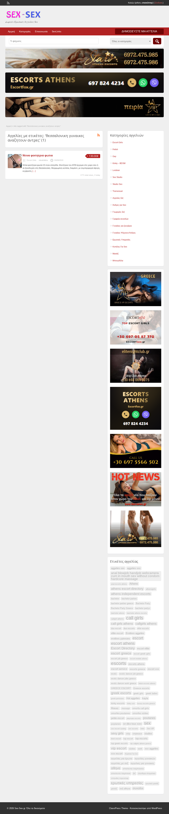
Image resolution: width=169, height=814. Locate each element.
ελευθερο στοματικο (146, 773)
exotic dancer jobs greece (123, 678)
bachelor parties (129, 599)
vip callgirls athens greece (140, 743)
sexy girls (117, 733)
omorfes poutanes (120, 713)
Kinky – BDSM (119, 163)
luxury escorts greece (146, 703)
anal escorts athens (119, 584)
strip (128, 734)
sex (147, 723)
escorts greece (137, 669)
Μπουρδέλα (118, 260)
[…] (34, 171)
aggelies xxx (134, 568)
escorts (118, 663)
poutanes (149, 718)
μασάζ (114, 789)
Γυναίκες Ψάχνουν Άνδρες (124, 233)
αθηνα (115, 768)
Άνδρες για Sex (119, 205)
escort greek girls (142, 654)
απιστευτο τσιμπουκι (121, 773)
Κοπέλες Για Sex (120, 247)
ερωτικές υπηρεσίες (127, 783)
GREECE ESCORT (121, 688)
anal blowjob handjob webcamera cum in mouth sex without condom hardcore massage (135, 576)
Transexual (118, 191)
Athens (133, 583)
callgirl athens (117, 619)
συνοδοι (138, 788)
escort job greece (119, 658)
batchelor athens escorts (137, 613)
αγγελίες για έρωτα (121, 758)
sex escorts (133, 729)
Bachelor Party (143, 603)
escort (138, 638)
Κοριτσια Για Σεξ (131, 754)
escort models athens (138, 659)
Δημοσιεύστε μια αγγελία (139, 31)
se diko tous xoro (132, 723)
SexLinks (56, 31)
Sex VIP (150, 728)
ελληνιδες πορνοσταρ (119, 778)
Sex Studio (117, 177)
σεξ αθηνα (125, 788)
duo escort (116, 628)
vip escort (118, 748)
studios (148, 733)
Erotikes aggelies (135, 633)
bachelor (115, 599)
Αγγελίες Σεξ (118, 198)
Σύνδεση (158, 3)
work (140, 749)
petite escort (117, 718)
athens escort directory (127, 588)
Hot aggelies (133, 698)
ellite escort (117, 633)
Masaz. (115, 708)
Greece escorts (141, 688)
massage (126, 708)
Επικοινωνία (41, 31)
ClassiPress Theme (118, 808)
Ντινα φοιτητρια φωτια (38, 155)
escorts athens (137, 664)
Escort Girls (31, 160)
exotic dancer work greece (123, 683)
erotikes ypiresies (120, 638)
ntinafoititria (43, 160)
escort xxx (153, 669)
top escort (128, 739)
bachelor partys (142, 608)
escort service (119, 668)
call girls (134, 618)
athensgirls (151, 589)
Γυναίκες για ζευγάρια (122, 226)
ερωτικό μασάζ (152, 783)
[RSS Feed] (8, 2)
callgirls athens (146, 623)
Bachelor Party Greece (122, 608)
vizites (132, 748)
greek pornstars (117, 698)
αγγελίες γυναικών (145, 758)
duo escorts (129, 628)
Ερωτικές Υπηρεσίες (121, 240)
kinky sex (131, 703)
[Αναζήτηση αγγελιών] (157, 41)
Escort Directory (123, 648)
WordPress (157, 808)
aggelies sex (118, 568)
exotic (114, 674)
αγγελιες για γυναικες (142, 763)
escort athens (123, 643)
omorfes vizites (140, 713)
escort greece (121, 653)
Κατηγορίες (25, 31)
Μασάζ (115, 254)
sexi (142, 728)
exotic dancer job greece (131, 674)
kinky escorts (118, 703)
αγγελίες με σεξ (119, 763)
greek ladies (151, 693)
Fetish (115, 149)
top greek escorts (119, 743)
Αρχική (11, 31)
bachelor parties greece (122, 603)
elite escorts (143, 628)
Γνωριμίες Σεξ (119, 212)
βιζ (134, 773)
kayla (145, 698)
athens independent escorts (131, 594)
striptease (137, 734)
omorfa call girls (140, 708)
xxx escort (116, 753)
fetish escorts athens (147, 683)
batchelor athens (117, 613)
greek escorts (121, 693)
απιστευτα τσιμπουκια (133, 768)
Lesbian (116, 170)
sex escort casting (118, 729)
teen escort (116, 739)
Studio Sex (117, 184)
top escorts (141, 738)
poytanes (116, 723)
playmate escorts (134, 718)
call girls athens (122, 623)
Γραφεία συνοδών (120, 219)
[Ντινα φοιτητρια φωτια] (15, 167)
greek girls (138, 693)
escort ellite (143, 648)
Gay (114, 156)
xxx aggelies (151, 748)
